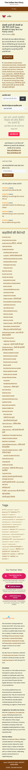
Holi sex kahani (5, 529)
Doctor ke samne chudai (17, 521)
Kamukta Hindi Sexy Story (10, 399)
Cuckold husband (20, 519)
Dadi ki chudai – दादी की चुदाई (12, 298)
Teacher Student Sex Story (11, 455)
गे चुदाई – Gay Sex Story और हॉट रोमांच (13, 490)
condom (19, 517)
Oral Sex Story (10, 83)
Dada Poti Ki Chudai (9, 295)
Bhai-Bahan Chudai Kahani (11, 283)
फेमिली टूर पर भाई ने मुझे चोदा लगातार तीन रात (13, 198)
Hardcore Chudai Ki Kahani (10, 526)
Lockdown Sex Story (14, 531)
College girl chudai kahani (9, 517)
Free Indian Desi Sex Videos (15, 576)
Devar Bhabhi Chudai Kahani (13, 63)
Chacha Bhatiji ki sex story (11, 289)
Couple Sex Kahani (14, 67)
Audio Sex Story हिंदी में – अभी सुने (12, 243)
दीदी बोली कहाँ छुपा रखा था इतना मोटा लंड (13, 215)
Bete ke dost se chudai (10, 356)
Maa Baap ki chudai (6, 534)
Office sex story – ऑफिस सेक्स (11, 423)
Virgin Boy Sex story (9, 341)
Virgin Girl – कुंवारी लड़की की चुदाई (13, 344)
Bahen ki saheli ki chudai (10, 353)
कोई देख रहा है (6, 487)
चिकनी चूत (18, 83)
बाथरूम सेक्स (13, 553)
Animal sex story (10, 509)
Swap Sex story (8, 268)
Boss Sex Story (7, 426)
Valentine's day (5, 549)
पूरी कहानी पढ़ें (8, 57)
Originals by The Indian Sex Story (12, 435)
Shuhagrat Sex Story (9, 265)
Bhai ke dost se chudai (10, 362)
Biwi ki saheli (7, 365)
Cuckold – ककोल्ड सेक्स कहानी (12, 255)
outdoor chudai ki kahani (19, 539)
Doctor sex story (7, 274)
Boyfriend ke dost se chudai (12, 368)
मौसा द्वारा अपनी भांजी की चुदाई (12, 329)
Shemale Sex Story (8, 458)
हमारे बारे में (11, 762)
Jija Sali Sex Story (8, 308)
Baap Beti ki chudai (9, 280)
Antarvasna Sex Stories (9, 65)
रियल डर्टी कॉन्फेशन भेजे (14, 153)
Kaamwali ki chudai (8, 396)
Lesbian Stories (6, 402)
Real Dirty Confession (8, 441)
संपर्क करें (21, 762)
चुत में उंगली (6, 551)
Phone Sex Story (5, 541)
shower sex (5, 544)
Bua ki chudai (7, 286)
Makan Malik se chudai (7, 536)
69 (4, 509)
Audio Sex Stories (7, 660)
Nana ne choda (8, 320)
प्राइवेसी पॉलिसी (14, 764)
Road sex (17, 541)
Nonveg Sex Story (7, 411)
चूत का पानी (9, 85)
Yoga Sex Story (6, 473)
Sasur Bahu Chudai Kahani (11, 326)
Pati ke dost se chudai (10, 374)
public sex (12, 541)
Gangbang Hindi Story (10, 383)
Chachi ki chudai (8, 292)
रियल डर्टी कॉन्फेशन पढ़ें (14, 150)
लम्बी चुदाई (11, 87)
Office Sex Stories (13, 636)
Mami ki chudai (8, 314)
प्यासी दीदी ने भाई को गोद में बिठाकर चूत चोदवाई (13, 206)
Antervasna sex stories (11, 655)
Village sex (12, 549)
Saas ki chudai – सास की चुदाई (12, 323)
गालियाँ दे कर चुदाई (8, 417)
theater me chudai (12, 544)
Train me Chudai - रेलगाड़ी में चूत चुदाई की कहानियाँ (12, 546)
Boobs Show (16, 80)
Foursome (6, 380)
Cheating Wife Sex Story (10, 252)
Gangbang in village (17, 524)
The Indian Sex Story (14, 2)
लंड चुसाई (5, 87)
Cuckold (12, 638)
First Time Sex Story (8, 338)
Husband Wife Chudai (10, 262)
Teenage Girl (6, 462)
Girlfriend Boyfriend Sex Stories (12, 259)
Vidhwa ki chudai (7, 465)
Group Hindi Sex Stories (9, 377)
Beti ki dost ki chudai (9, 359)
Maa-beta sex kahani (8, 405)
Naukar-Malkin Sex (7, 408)
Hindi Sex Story (11, 71)
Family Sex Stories (7, 277)
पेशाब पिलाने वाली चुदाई (10, 420)
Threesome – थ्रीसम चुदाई (11, 386)
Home (5, 762)
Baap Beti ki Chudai (18, 641)
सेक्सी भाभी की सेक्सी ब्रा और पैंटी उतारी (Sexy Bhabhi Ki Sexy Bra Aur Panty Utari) (12, 28)
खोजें (22, 99)
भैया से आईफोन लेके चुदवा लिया (11, 222)
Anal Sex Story (6, 237)
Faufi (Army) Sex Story (7, 524)
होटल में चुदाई (5, 558)
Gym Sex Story (6, 390)
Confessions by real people (8, 519)
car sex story (12, 514)
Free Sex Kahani (15, 586)
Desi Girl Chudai (7, 271)
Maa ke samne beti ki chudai (17, 534)
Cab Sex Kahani (7, 246)
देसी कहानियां (20, 78)
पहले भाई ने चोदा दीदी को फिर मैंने (11, 190)
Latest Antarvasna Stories (15, 597)
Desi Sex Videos (14, 739)
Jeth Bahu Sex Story (9, 305)
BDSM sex (17, 509)
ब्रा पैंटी (22, 85)
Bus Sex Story (5, 514)
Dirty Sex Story (11, 69)
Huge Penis (14, 529)
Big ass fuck (7, 80)
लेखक (16, 762)
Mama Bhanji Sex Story (10, 311)
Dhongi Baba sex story (6, 521)
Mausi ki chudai (8, 317)
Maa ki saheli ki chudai (10, 371)
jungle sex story (21, 529)
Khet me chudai (5, 531)
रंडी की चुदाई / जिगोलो (8, 497)
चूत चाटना (16, 85)
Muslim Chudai (16, 536)
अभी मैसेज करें (14, 134)
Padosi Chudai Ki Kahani (9, 438)
